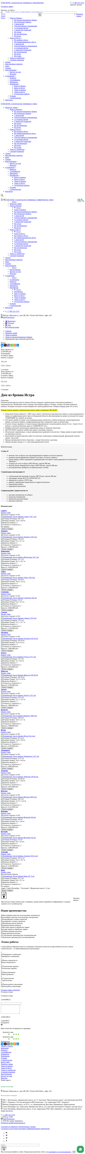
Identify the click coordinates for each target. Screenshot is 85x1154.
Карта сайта (5, 1062)
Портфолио (14, 84)
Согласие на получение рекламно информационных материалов (25, 1129)
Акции (8, 62)
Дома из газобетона (17, 58)
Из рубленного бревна (22, 22)
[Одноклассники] (14, 345)
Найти (4, 1147)
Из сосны (17, 32)
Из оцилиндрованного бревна (25, 20)
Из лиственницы (20, 34)
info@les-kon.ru (8, 317)
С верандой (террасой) (22, 30)
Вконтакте (11, 321)
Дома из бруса (15, 38)
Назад (14, 202)
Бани (7, 66)
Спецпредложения (17, 60)
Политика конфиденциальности (13, 1123)
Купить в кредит (7, 529)
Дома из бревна (16, 18)
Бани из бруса (19, 88)
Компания (5, 1048)
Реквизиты (14, 82)
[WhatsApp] (11, 345)
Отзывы (13, 96)
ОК (74, 1152)
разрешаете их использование (59, 1152)
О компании (10, 76)
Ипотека (13, 74)
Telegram (10, 323)
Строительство (15, 98)
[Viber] (8, 345)
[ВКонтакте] (2, 345)
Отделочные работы (21, 94)
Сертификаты (15, 80)
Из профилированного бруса (25, 42)
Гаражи (8, 68)
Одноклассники (13, 327)
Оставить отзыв (7, 992)
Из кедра (17, 36)
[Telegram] (6, 1136)
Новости (13, 78)
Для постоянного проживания (25, 26)
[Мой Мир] (17, 345)
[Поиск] (79, 200)
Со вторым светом (21, 28)
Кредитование (11, 70)
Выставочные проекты (14, 64)
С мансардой (19, 24)
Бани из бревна (20, 86)
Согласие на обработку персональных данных (18, 1127)
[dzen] (6, 1138)
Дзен (9, 325)
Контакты (9, 100)
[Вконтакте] (6, 1133)
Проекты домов (79, 15)
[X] (5, 345)
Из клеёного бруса (21, 40)
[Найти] (40, 15)
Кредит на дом (15, 72)
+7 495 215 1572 (78, 3)
